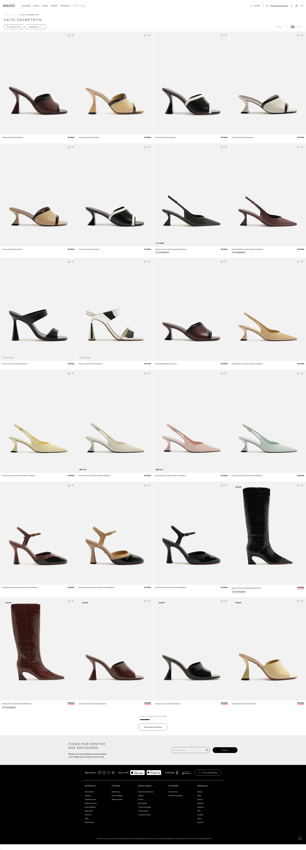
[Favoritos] (292, 6)
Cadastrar (225, 750)
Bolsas (45, 6)
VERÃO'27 (54, 6)
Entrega (140, 799)
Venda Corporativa (91, 803)
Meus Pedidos (142, 803)
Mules (199, 818)
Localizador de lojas (144, 814)
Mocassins (200, 807)
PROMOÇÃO (64, 6)
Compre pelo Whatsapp (209, 772)
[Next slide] (74, 83)
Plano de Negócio (117, 795)
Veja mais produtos (153, 727)
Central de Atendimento (145, 792)
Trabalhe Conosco (90, 799)
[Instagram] (99, 772)
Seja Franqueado (117, 799)
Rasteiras (200, 822)
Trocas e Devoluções (144, 807)
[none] (207, 750)
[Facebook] (104, 772)
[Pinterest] (113, 772)
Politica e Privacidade (175, 795)
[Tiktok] (108, 772)
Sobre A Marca (89, 792)
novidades (26, 6)
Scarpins (200, 799)
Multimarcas (116, 792)
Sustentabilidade (90, 807)
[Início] (8, 6)
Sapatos (36, 6)
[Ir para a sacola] (302, 6)
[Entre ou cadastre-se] (296, 6)
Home (6, 15)
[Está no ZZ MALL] (187, 772)
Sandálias (200, 814)
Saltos (15, 15)
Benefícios (88, 814)
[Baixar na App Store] (137, 772)
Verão (86, 818)
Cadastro (141, 795)
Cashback (88, 795)
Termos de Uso (173, 792)
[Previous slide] (2, 83)
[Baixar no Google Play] (154, 772)
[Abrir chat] (300, 839)
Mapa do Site (89, 811)
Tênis (199, 811)
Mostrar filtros (15, 27)
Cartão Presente (143, 811)
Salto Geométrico (30, 15)
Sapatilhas (200, 803)
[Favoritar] (73, 35)
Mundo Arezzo (89, 822)
